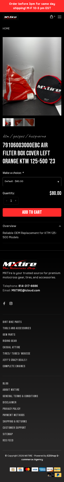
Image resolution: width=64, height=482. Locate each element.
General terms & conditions (20, 396)
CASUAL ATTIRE (11, 347)
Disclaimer (9, 402)
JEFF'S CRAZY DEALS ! (15, 360)
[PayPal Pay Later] (58, 476)
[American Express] (42, 470)
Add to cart (32, 212)
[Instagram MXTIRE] (11, 304)
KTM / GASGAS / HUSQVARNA (24, 136)
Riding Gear (10, 341)
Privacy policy (11, 409)
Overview (9, 226)
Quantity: (9, 193)
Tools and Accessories (17, 328)
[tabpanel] (32, 76)
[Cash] (13, 470)
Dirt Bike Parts (12, 322)
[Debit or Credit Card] (50, 476)
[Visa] (35, 470)
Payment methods (14, 415)
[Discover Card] (50, 470)
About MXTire (11, 390)
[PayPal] (57, 470)
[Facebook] (4, 304)
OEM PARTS (9, 334)
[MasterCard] (27, 470)
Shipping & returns (15, 421)
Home (6, 28)
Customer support (14, 428)
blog (5, 383)
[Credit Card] (20, 470)
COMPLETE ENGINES (14, 366)
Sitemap (8, 434)
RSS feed (8, 440)
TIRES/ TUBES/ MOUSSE (16, 353)
